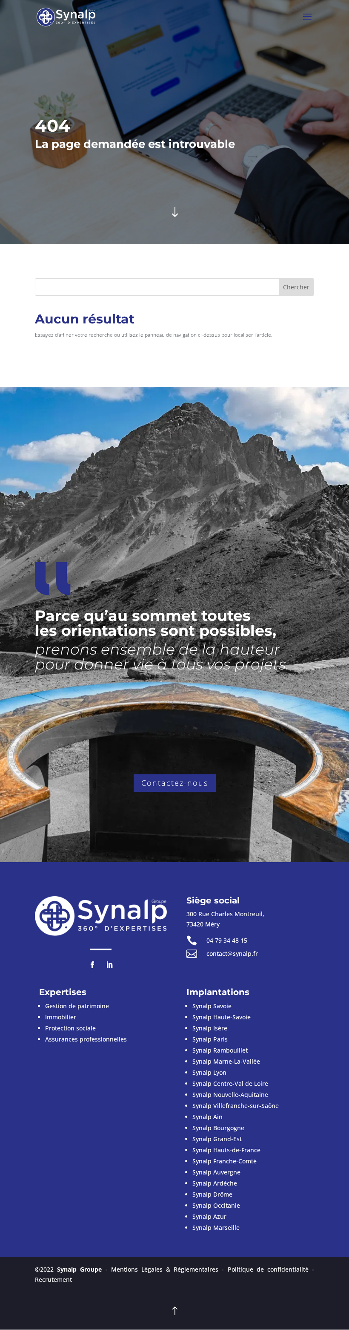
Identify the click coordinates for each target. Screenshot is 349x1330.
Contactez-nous (174, 783)
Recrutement (53, 1279)
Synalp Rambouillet (220, 1050)
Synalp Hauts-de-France (226, 1150)
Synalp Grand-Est (217, 1139)
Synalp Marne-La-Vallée (226, 1061)
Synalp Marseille (216, 1227)
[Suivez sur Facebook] (92, 965)
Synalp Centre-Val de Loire (230, 1083)
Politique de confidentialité (268, 1269)
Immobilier (60, 1017)
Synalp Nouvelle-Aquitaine (230, 1095)
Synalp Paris (210, 1039)
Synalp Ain (207, 1117)
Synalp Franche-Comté (224, 1161)
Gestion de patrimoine (77, 1006)
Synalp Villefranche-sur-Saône (235, 1106)
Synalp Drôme (212, 1194)
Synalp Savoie (212, 1006)
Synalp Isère (209, 1028)
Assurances (86, 1039)
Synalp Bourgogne (218, 1128)
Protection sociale (70, 1028)
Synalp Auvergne (216, 1172)
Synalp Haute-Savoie (221, 1017)
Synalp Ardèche (214, 1183)
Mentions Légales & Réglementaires (165, 1269)
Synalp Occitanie (216, 1205)
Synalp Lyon (209, 1072)
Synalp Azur (209, 1216)
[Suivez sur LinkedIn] (109, 965)
